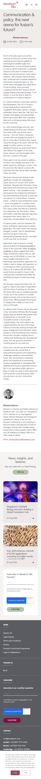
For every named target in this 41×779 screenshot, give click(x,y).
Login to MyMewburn (11, 652)
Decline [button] (26, 772)
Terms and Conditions (12, 641)
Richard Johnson (20, 38)
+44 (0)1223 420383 (22, 749)
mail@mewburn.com (11, 739)
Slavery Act (7, 633)
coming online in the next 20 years (17, 93)
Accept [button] (15, 772)
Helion (19, 85)
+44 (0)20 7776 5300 (18, 742)
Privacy (6, 645)
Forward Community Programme (16, 649)
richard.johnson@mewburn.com (22, 440)
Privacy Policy (31, 767)
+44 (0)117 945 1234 (17, 746)
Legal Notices (8, 637)
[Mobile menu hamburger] (36, 4)
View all (20, 472)
